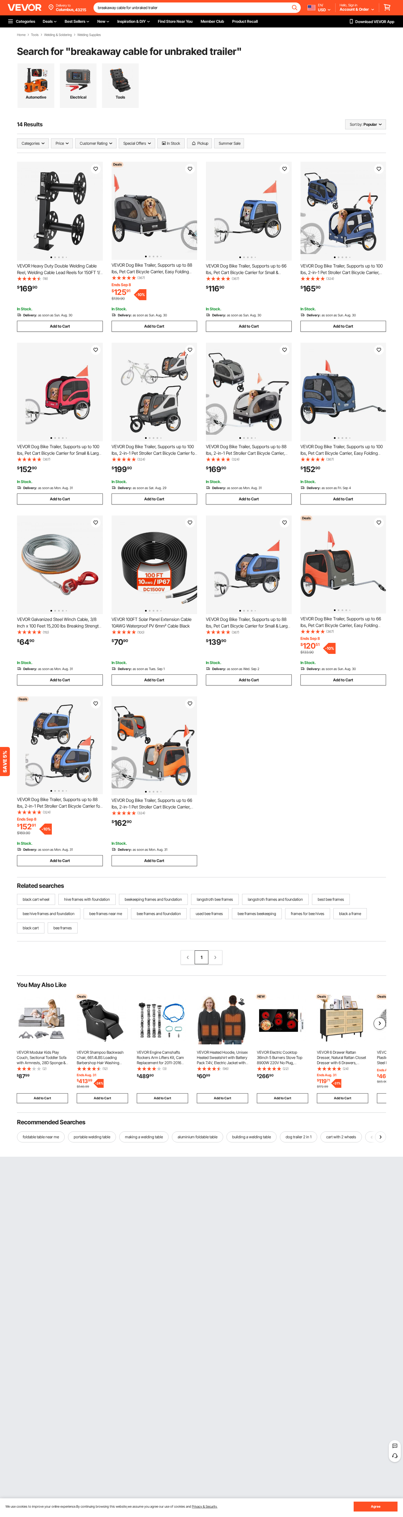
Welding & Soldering (58, 35)
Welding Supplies (89, 35)
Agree (376, 1506)
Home (21, 35)
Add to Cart (60, 326)
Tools (35, 35)
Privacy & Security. (204, 1506)
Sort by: (356, 124)
